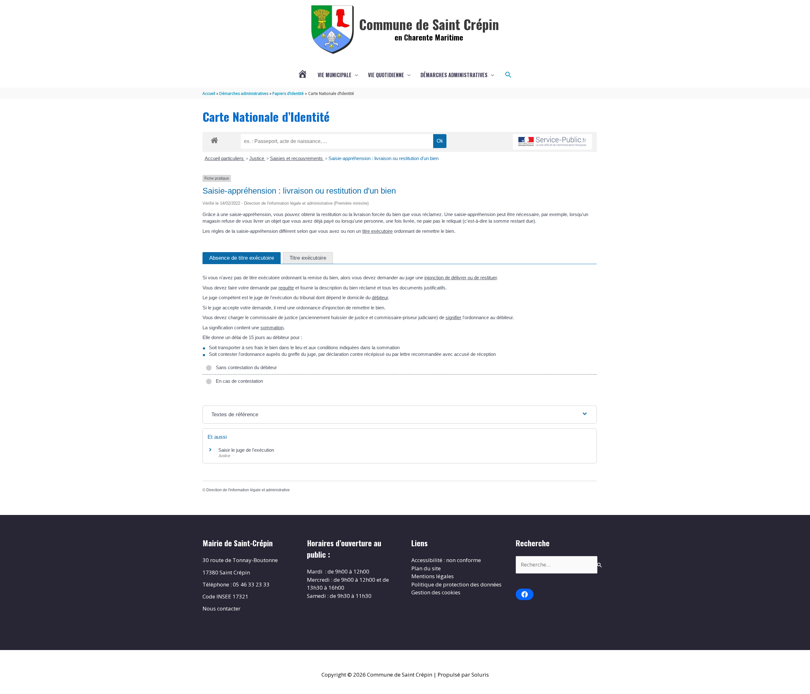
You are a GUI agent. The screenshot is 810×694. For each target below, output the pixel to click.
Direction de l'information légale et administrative (248, 490)
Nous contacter (221, 608)
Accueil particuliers (225, 158)
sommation (272, 327)
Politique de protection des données (456, 584)
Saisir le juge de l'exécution (246, 450)
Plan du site (426, 568)
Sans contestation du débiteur (245, 367)
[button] (508, 75)
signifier (453, 317)
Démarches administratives (454, 75)
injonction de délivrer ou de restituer (460, 277)
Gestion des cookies (435, 592)
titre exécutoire (377, 231)
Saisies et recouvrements (297, 158)
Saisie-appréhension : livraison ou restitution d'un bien (383, 158)
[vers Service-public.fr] (552, 142)
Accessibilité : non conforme (446, 560)
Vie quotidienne (386, 75)
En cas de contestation (238, 381)
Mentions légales (432, 576)
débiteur (380, 297)
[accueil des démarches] (214, 139)
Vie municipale (335, 75)
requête (286, 287)
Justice (257, 158)
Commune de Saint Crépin (429, 24)
